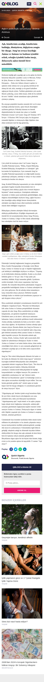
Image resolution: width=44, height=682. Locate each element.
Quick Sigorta (18, 10)
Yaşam (29, 10)
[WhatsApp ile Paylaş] (20, 449)
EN (29, 4)
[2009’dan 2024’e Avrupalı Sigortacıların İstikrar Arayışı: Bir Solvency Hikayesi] (22, 650)
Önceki (6, 37)
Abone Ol (22, 490)
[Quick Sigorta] (5, 456)
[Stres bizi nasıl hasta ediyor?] (22, 607)
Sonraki (37, 37)
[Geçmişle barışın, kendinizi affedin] (22, 523)
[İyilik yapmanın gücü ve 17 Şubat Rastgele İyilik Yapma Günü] (22, 566)
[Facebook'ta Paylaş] (11, 449)
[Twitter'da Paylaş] (15, 449)
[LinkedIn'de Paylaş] (25, 449)
